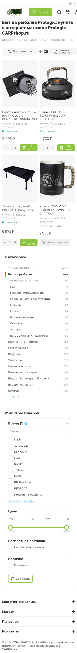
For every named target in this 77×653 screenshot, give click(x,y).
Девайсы (39, 323)
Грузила (38, 390)
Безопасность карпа (38, 372)
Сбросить (23, 579)
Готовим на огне (39, 317)
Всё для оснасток (38, 384)
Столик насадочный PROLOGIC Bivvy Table (18, 208)
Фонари (39, 329)
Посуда (39, 305)
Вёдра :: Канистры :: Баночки (38, 378)
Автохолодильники (39, 280)
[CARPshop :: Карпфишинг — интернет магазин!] (15, 12)
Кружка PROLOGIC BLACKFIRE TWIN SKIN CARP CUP (55, 210)
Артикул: (7, 123)
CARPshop (9, 649)
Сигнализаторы (38, 366)
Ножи (39, 311)
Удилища (38, 360)
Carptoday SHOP (38, 348)
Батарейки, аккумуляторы (39, 335)
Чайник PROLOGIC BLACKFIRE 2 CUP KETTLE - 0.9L (52, 115)
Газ (39, 286)
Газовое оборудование (39, 293)
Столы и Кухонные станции (39, 299)
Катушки (38, 354)
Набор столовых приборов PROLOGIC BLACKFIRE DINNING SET (19, 115)
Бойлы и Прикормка (38, 341)
